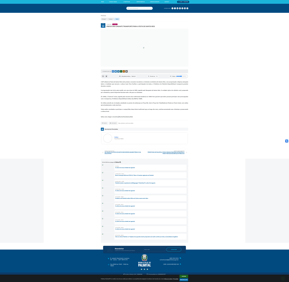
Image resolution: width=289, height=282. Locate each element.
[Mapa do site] (185, 8)
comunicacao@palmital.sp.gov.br (169, 259)
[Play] (103, 76)
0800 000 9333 (174, 258)
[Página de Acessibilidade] (187, 8)
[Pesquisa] (128, 8)
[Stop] (106, 76)
